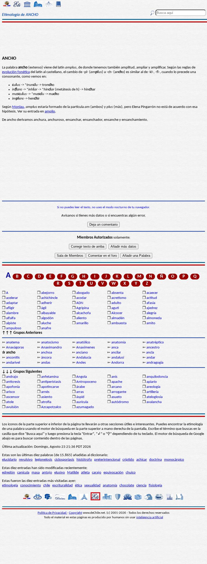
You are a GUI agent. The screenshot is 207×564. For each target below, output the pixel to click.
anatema (12, 342)
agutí (115, 308)
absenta (117, 293)
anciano (82, 353)
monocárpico (174, 460)
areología (153, 387)
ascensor (12, 397)
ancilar (116, 353)
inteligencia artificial (149, 517)
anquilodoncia (157, 377)
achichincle (49, 298)
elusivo (59, 473)
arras (80, 392)
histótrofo (84, 460)
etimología (10, 485)
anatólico (83, 342)
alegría (151, 313)
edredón (8, 473)
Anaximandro (51, 347)
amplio (50, 111)
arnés (45, 392)
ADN (79, 303)
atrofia (46, 402)
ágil (43, 308)
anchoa (46, 353)
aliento (81, 318)
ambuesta (118, 323)
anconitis (13, 358)
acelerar (12, 298)
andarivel (13, 363)
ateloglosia (154, 397)
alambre (12, 313)
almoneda (154, 318)
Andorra (117, 363)
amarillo (82, 323)
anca (114, 347)
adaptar (12, 303)
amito (150, 323)
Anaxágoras (15, 347)
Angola (81, 377)
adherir (46, 303)
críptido (128, 460)
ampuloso (13, 328)
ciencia (141, 485)
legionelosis (43, 460)
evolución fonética (16, 72)
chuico (131, 473)
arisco (10, 392)
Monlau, (18, 107)
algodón (47, 318)
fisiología (155, 485)
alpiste (11, 323)
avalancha (154, 402)
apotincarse (50, 387)
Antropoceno (86, 382)
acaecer (152, 293)
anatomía (118, 342)
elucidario (9, 460)
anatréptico (155, 342)
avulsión (12, 407)
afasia (150, 303)
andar (150, 358)
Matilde (73, 473)
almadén (117, 318)
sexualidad (92, 485)
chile (46, 485)
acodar (81, 298)
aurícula (82, 402)
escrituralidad (62, 485)
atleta (85, 473)
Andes (81, 363)
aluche (46, 323)
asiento (46, 397)
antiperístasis (51, 382)
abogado (83, 293)
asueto (116, 397)
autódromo (120, 402)
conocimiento (30, 485)
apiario (151, 382)
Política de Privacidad (52, 512)
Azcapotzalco (51, 407)
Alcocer (116, 313)
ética (78, 485)
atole (10, 402)
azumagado (85, 407)
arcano (116, 387)
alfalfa (10, 318)
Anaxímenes (85, 347)
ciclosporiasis (64, 460)
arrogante (118, 392)
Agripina (82, 308)
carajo (96, 473)
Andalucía (83, 358)
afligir (10, 308)
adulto (116, 303)
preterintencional (107, 460)
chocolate (126, 485)
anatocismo (50, 342)
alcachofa (83, 313)
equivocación (113, 473)
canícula (23, 473)
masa (36, 473)
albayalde (48, 313)
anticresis (13, 382)
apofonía (13, 387)
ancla (150, 353)
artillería (152, 392)
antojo (47, 473)
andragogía (154, 363)
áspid (80, 397)
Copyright (75, 512)
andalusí (117, 358)
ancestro (153, 347)
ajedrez (152, 308)
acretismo (118, 298)
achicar (141, 460)
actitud (151, 298)
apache (116, 382)
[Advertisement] (103, 38)
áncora (46, 358)
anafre (46, 328)
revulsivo (26, 460)
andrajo (12, 377)
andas (45, 363)
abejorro (47, 293)
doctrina (155, 460)
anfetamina (50, 377)
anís (114, 377)
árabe (80, 387)
